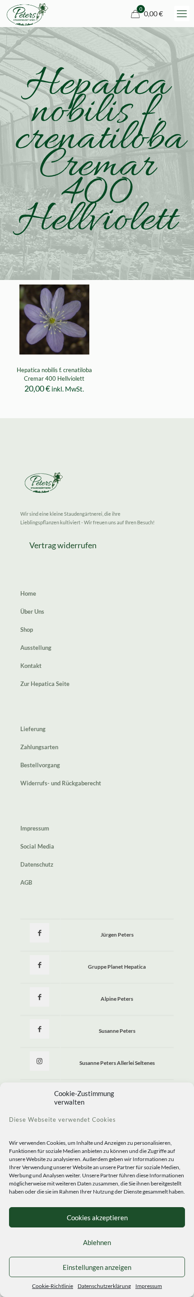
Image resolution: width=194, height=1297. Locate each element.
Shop (26, 629)
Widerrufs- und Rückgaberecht (60, 783)
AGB (26, 882)
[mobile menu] (181, 13)
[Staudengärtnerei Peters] (27, 13)
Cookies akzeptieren (97, 1217)
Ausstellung (35, 647)
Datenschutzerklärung (104, 1286)
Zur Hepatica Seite (44, 683)
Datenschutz (36, 864)
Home (28, 593)
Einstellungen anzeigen (97, 1267)
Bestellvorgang (40, 765)
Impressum (148, 1286)
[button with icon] (39, 932)
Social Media (37, 846)
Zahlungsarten (39, 747)
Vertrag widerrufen (63, 545)
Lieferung (33, 728)
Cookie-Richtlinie (52, 1286)
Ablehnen (97, 1242)
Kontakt (31, 665)
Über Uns (32, 611)
